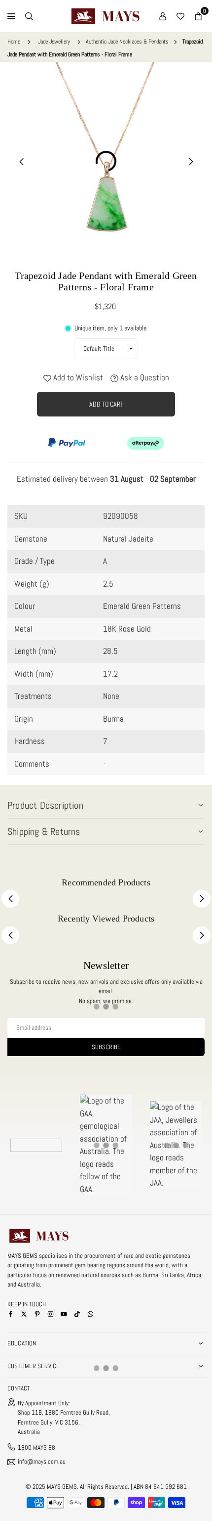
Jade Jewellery (54, 42)
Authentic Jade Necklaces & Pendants (127, 42)
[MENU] (11, 16)
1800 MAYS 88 (36, 1447)
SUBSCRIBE (106, 1047)
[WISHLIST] (180, 16)
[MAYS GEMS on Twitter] (24, 1313)
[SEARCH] (29, 16)
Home (13, 42)
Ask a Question (143, 377)
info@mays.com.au (42, 1462)
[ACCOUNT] (163, 16)
